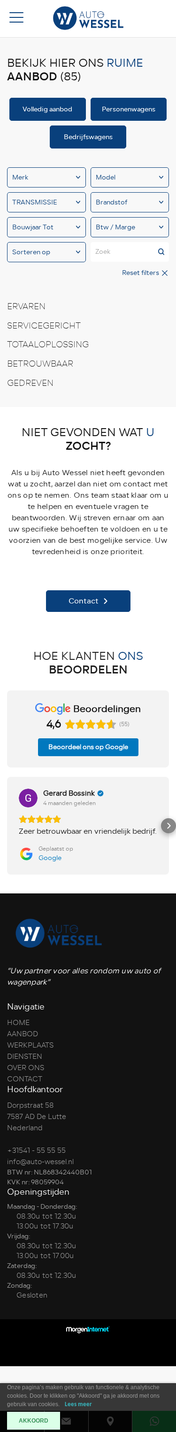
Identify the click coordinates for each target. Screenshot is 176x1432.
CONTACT (24, 1079)
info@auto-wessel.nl (40, 1162)
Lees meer (78, 1404)
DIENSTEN (24, 1056)
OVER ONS (25, 1068)
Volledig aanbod (47, 109)
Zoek (102, 252)
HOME (18, 1022)
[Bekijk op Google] (28, 798)
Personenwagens (128, 109)
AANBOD (22, 1034)
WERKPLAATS (30, 1045)
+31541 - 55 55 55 (36, 1150)
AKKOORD (33, 1420)
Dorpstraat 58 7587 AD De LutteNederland (36, 1116)
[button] (7, 825)
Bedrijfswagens (88, 137)
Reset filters (141, 273)
